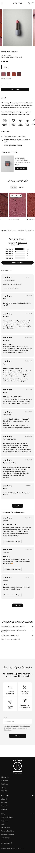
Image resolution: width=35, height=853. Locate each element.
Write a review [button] (17, 262)
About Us (4, 799)
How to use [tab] (11, 230)
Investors (4, 806)
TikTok (3, 787)
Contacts (4, 802)
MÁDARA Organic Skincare (15, 849)
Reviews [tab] (4, 230)
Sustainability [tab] (29, 230)
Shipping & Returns (7, 817)
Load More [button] (17, 506)
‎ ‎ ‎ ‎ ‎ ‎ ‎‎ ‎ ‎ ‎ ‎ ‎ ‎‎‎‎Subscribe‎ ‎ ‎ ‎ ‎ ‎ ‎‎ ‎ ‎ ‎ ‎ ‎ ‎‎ (17, 736)
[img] (7, 277)
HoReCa (4, 809)
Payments (4, 821)
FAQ (2, 824)
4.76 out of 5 (22, 243)
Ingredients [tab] (20, 230)
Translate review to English (12, 541)
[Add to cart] (5, 214)
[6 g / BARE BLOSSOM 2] (7, 164)
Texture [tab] (13, 187)
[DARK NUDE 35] (19, 74)
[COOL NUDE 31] (3, 74)
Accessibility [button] (5, 838)
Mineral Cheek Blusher (21, 160)
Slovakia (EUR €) (6, 843)
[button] (6, 52)
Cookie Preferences (7, 834)
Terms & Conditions (7, 831)
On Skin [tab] (21, 187)
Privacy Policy (5, 827)
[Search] (29, 3)
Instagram (4, 780)
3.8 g (6, 67)
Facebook (4, 784)
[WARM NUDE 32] (8, 74)
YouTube (4, 791)
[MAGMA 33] (14, 74)
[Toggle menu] (2, 3)
